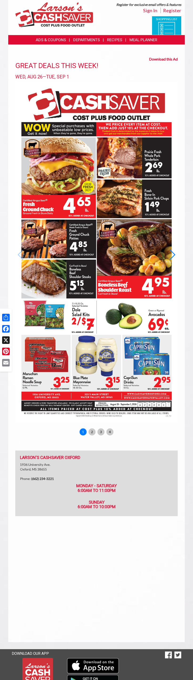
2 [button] (92, 432)
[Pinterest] (6, 351)
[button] (172, 254)
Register (172, 10)
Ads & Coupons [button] (51, 39)
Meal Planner (143, 39)
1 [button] (83, 432)
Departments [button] (86, 39)
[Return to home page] (54, 14)
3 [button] (101, 432)
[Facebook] (6, 329)
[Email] (6, 362)
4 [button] (110, 432)
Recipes (114, 39)
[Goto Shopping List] (166, 25)
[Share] (6, 317)
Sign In (150, 10)
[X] (6, 340)
